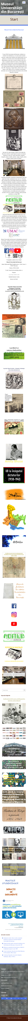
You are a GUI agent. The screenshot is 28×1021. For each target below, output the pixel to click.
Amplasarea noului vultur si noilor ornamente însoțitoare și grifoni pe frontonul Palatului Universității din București (13, 939)
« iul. (2, 1013)
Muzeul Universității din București (12, 8)
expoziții (20, 217)
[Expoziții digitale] (14, 710)
